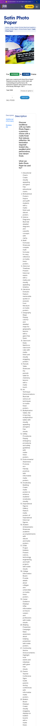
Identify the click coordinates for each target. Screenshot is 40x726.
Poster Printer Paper (11, 29)
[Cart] (22, 6)
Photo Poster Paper (25, 29)
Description (9, 115)
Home (7, 27)
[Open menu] (37, 6)
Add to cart (25, 97)
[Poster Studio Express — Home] (4, 6)
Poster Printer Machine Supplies (25, 27)
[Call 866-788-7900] (37, 2)
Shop (11, 27)
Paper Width (9, 90)
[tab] (8, 115)
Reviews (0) (9, 126)
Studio (26, 74)
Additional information (9, 120)
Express (14, 74)
